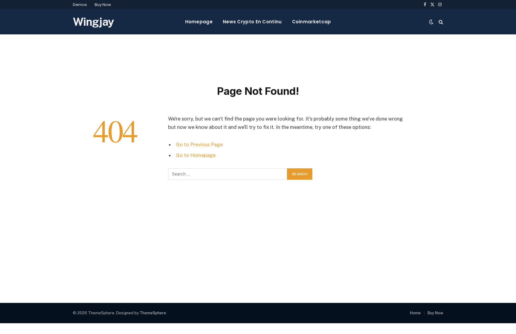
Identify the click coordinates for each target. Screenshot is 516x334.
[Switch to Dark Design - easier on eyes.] (431, 21)
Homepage (199, 22)
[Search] (440, 21)
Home (415, 313)
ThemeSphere (153, 313)
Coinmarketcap (311, 22)
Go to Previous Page (199, 144)
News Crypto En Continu (252, 22)
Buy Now (103, 4)
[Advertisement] (258, 58)
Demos (80, 4)
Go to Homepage (196, 155)
